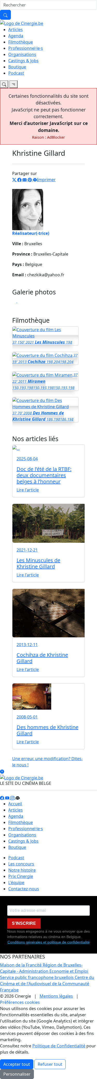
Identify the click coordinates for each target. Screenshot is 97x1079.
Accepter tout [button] (16, 1064)
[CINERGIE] (21, 23)
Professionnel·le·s (25, 48)
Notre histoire (22, 870)
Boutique (17, 67)
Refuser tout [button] (50, 1064)
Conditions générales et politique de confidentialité (49, 942)
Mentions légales (56, 996)
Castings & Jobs (23, 61)
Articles (15, 29)
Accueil (15, 804)
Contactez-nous (23, 889)
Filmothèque (20, 42)
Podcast (16, 73)
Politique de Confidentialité (58, 1046)
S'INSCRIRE (24, 923)
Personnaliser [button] (17, 1074)
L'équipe (16, 882)
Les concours (21, 864)
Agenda (15, 36)
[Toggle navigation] (4, 84)
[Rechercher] (5, 15)
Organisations (22, 54)
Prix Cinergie (20, 876)
